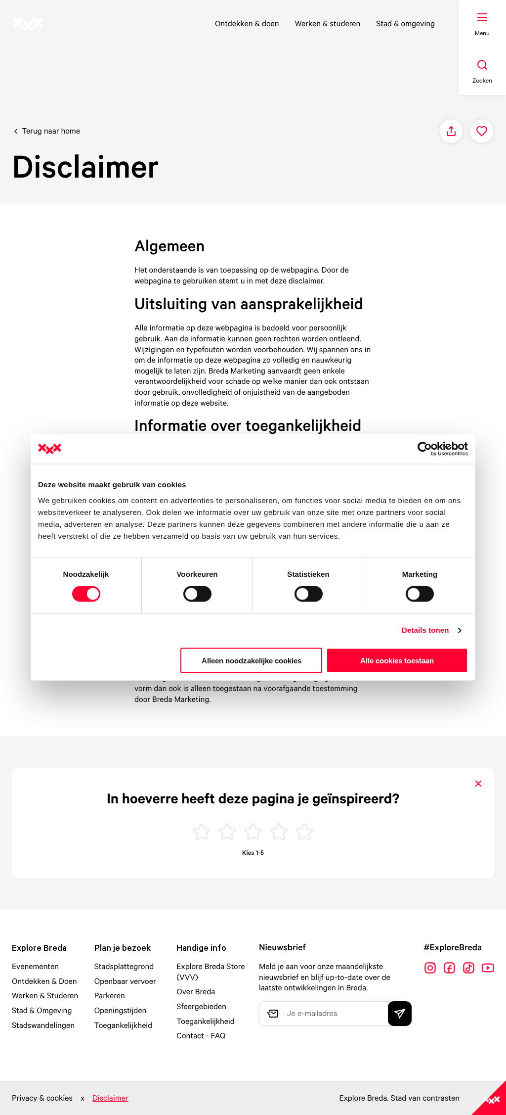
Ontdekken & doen (247, 23)
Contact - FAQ (200, 1035)
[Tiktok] (468, 968)
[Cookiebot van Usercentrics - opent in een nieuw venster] (424, 449)
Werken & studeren (328, 23)
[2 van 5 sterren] (227, 833)
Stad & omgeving (405, 23)
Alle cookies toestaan (397, 660)
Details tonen (425, 630)
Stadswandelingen (43, 1025)
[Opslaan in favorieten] (481, 131)
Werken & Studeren (45, 995)
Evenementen (35, 966)
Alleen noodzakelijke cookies (251, 660)
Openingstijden (120, 1010)
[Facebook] (449, 968)
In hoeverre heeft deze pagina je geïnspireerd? (253, 798)
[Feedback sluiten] (478, 783)
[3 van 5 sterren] (253, 833)
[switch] (197, 594)
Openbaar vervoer (125, 981)
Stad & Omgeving (42, 1010)
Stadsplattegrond (124, 966)
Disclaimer (110, 1098)
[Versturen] (400, 1013)
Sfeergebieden (201, 1006)
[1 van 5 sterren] (201, 833)
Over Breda (195, 991)
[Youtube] (488, 968)
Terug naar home (51, 131)
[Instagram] (430, 968)
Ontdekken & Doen (44, 981)
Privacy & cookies (42, 1098)
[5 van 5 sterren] (304, 833)
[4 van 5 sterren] (279, 833)
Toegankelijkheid (123, 1025)
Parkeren (109, 995)
